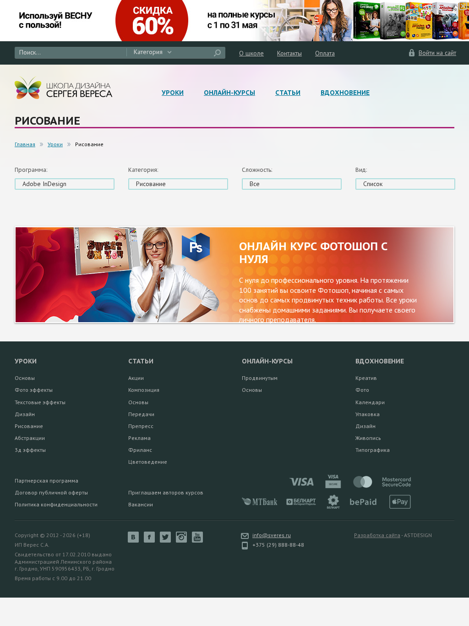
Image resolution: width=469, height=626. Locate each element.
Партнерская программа (46, 480)
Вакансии (140, 504)
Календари (370, 402)
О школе (251, 53)
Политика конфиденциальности (56, 504)
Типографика (372, 449)
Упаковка (367, 414)
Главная (25, 144)
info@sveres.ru (271, 535)
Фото (362, 389)
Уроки (173, 92)
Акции (136, 377)
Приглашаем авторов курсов (165, 492)
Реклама (139, 437)
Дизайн (25, 414)
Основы (25, 377)
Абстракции (30, 437)
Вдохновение (345, 92)
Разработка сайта (377, 535)
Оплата (325, 53)
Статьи (287, 92)
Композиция (143, 389)
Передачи (141, 414)
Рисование (29, 426)
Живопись (368, 437)
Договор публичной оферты (51, 492)
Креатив (366, 377)
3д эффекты (30, 449)
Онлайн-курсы (229, 92)
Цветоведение (147, 461)
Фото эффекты (34, 389)
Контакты (289, 53)
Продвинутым (260, 377)
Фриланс (140, 449)
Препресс (140, 426)
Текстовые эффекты (40, 402)
